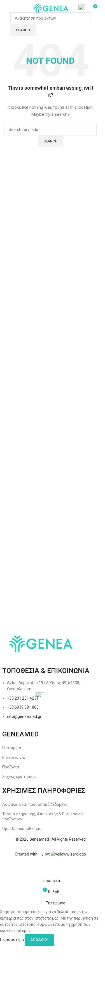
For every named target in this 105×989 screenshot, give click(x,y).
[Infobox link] (81, 8)
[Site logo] (50, 8)
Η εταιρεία (11, 748)
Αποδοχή (39, 940)
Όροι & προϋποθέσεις (21, 828)
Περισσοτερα (12, 939)
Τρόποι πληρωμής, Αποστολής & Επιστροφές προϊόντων (43, 816)
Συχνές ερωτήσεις (19, 776)
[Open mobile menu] (6, 8)
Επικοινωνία (13, 757)
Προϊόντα (10, 767)
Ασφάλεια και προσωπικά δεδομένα (34, 804)
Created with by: (33, 854)
